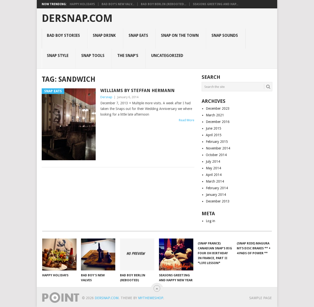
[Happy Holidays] (59, 254)
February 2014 (217, 188)
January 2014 (216, 195)
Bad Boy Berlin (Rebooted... (163, 4)
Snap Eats (138, 35)
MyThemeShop (150, 298)
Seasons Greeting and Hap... (215, 4)
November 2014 (218, 148)
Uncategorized (167, 55)
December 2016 (218, 122)
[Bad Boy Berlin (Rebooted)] (137, 254)
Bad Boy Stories (63, 35)
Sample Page (260, 298)
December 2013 (218, 201)
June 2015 (213, 128)
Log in (210, 221)
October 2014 (216, 155)
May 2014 (213, 168)
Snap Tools (93, 55)
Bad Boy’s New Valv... (118, 4)
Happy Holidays (82, 4)
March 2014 (215, 181)
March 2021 (215, 115)
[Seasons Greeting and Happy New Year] (176, 254)
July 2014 (213, 161)
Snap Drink (104, 35)
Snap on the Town (180, 35)
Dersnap (106, 97)
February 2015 (217, 142)
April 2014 (214, 175)
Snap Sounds (224, 35)
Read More (186, 120)
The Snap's (127, 55)
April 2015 (214, 135)
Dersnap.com (77, 18)
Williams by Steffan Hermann (137, 90)
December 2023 (218, 108)
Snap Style (57, 55)
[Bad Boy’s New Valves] (98, 254)
